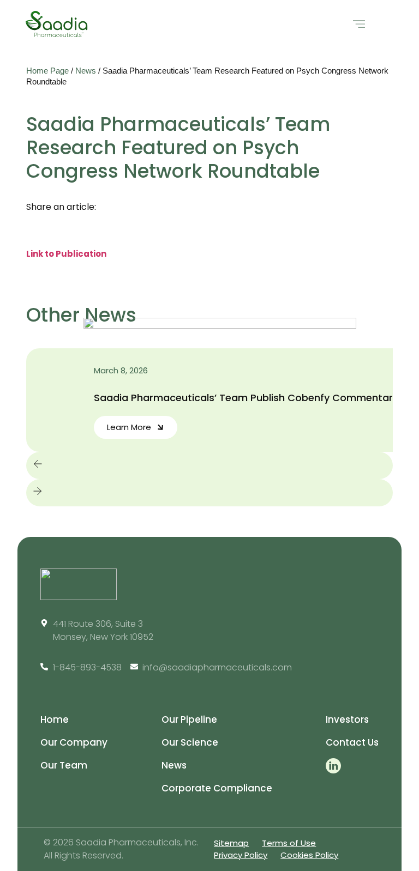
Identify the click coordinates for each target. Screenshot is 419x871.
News (85, 70)
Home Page (47, 70)
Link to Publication (66, 253)
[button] (359, 24)
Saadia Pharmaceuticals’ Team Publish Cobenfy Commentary (246, 397)
